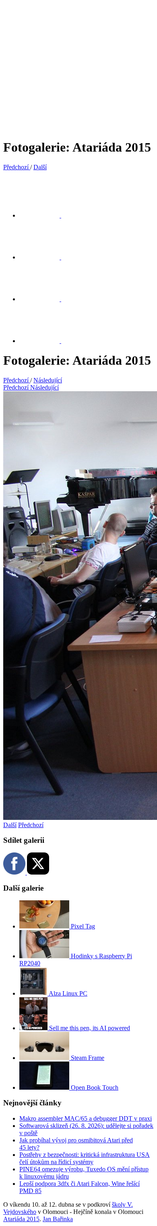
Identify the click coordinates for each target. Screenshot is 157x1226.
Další (10, 824)
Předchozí (30, 824)
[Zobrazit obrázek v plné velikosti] (44, 299)
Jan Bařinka (58, 1219)
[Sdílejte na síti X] (44, 215)
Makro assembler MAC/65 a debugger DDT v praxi (85, 1118)
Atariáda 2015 (21, 1219)
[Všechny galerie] (44, 340)
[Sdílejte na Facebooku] (44, 257)
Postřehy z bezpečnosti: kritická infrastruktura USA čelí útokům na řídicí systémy (84, 1158)
